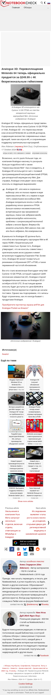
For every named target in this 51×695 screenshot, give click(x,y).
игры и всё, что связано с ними (16, 153)
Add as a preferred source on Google (28, 542)
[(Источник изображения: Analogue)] (25, 325)
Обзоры (28, 7)
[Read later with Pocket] (44, 549)
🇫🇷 (21, 149)
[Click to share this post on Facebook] (11, 549)
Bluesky (45, 604)
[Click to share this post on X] (31, 549)
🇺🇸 (18, 149)
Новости (14, 668)
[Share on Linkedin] (25, 553)
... (48, 7)
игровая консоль (39, 153)
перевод (19, 146)
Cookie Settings (26, 683)
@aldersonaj (32, 604)
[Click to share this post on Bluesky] (24, 549)
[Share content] (6, 549)
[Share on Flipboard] (19, 553)
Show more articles (25, 501)
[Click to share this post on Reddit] (37, 549)
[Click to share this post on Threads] (18, 549)
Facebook (44, 655)
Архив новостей (25, 668)
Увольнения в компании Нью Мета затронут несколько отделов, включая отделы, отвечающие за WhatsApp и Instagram (13, 524)
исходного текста (35, 561)
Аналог (5, 354)
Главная (16, 7)
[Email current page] (32, 554)
